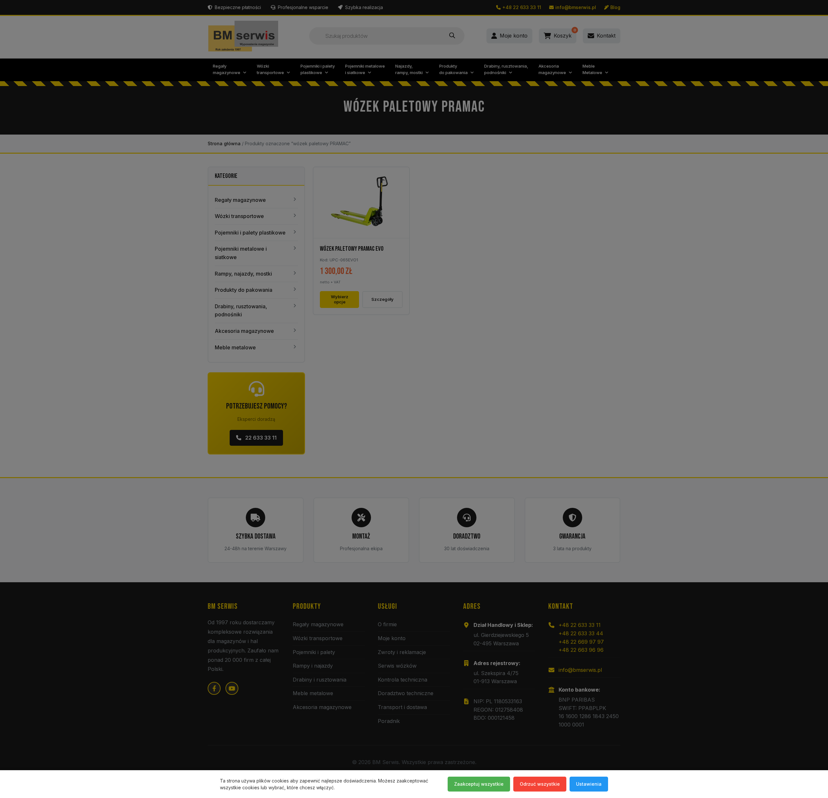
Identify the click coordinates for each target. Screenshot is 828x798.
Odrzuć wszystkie (540, 784)
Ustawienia (589, 784)
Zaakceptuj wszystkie (479, 784)
